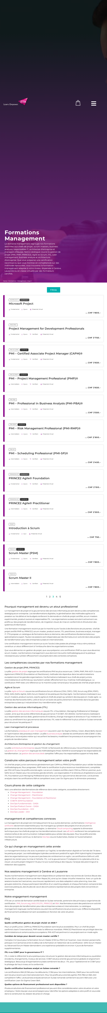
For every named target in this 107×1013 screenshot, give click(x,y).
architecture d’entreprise (23, 748)
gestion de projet (19, 671)
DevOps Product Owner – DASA (24, 806)
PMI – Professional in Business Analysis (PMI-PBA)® (46, 403)
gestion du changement (18, 751)
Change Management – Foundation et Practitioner (33, 798)
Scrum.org (26, 903)
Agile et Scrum (18, 691)
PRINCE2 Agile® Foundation (29, 478)
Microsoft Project (21, 303)
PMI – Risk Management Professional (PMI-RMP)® (45, 428)
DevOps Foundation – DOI (22, 809)
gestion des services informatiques (27, 711)
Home (5, 281)
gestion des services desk (33, 753)
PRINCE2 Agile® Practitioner (29, 503)
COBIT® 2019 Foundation (21, 801)
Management (21, 281)
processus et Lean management (33, 731)
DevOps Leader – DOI (20, 812)
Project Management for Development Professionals (46, 328)
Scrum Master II (20, 578)
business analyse (54, 734)
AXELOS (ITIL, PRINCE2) (42, 903)
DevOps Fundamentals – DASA (24, 804)
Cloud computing (65, 828)
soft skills (70, 831)
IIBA (57, 903)
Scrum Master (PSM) (23, 553)
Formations (12, 281)
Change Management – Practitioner (26, 795)
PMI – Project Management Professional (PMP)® (43, 378)
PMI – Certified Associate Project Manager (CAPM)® (45, 353)
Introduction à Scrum (24, 528)
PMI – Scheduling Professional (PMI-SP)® (38, 453)
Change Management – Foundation (26, 792)
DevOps (46, 837)
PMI (18, 903)
